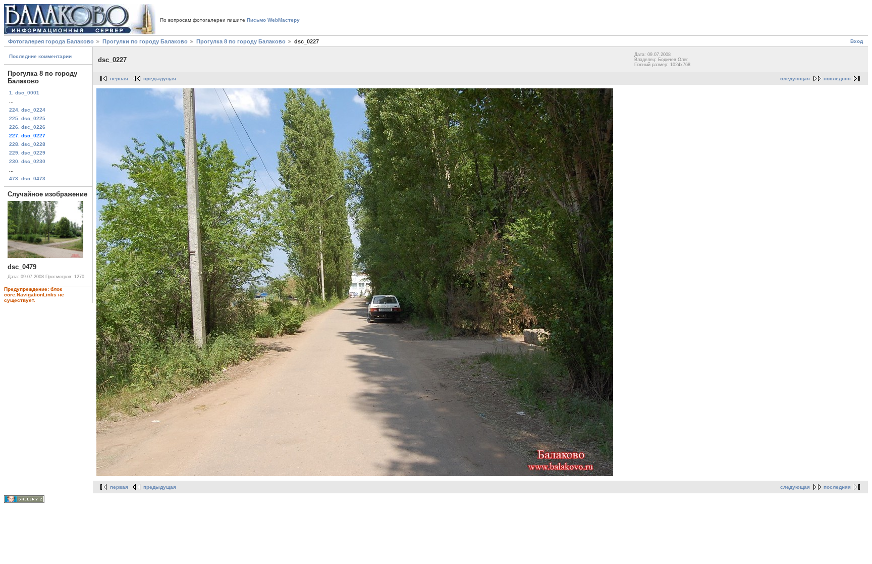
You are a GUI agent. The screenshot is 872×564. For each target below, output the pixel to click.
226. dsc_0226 (27, 127)
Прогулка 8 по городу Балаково (241, 41)
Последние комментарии (40, 56)
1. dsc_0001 (24, 92)
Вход (856, 41)
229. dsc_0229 (27, 153)
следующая (795, 78)
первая (119, 78)
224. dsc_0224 (27, 110)
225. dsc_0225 (27, 118)
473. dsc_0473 (27, 178)
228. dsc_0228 (27, 144)
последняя (837, 78)
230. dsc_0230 (27, 161)
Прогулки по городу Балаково (145, 41)
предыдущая (159, 78)
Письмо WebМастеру (273, 20)
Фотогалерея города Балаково (51, 41)
